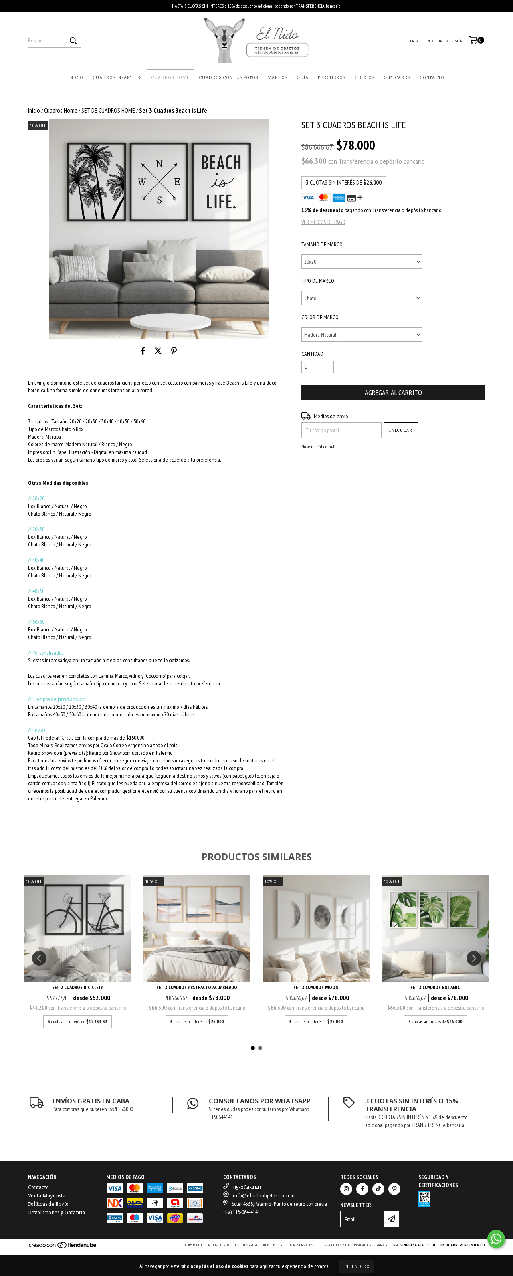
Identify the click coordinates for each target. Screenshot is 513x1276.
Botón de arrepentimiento (458, 1245)
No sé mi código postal (319, 446)
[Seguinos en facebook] (362, 1189)
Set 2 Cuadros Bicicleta (77, 987)
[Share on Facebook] (143, 351)
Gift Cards (397, 78)
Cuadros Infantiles (117, 78)
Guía (303, 78)
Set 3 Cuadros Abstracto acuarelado (196, 987)
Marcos (277, 78)
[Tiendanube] (63, 1247)
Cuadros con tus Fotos (228, 78)
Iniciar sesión (451, 41)
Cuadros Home (170, 78)
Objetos (364, 78)
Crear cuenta (422, 41)
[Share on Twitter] (158, 351)
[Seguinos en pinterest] (394, 1189)
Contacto (432, 78)
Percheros (331, 78)
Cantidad (312, 353)
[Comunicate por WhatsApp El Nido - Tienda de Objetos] (496, 1239)
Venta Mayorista (46, 1195)
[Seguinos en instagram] (346, 1189)
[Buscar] (73, 40)
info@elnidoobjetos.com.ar (264, 1195)
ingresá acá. (413, 1245)
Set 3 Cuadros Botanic (435, 987)
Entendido (356, 1266)
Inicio (76, 78)
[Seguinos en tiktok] (378, 1189)
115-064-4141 (247, 1187)
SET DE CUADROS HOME (108, 110)
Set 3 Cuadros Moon (316, 987)
